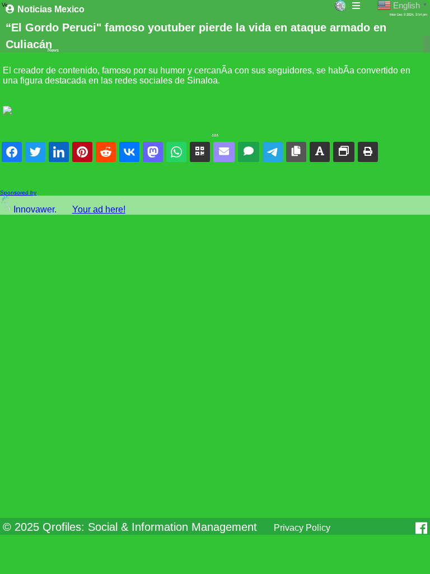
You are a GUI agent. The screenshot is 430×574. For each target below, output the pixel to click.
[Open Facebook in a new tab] (421, 528)
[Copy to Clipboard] (296, 152)
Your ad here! (98, 209)
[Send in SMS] (248, 152)
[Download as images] (343, 152)
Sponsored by (18, 192)
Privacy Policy (302, 528)
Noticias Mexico (51, 9)
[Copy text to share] (320, 152)
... (215, 132)
